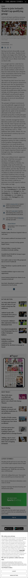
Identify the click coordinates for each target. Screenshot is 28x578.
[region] (14, 555)
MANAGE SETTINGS (14, 575)
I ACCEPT (14, 571)
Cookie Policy (22, 550)
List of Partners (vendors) (6, 567)
